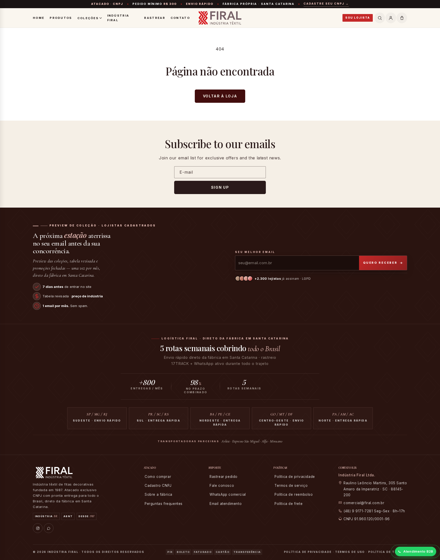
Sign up (220, 187)
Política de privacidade (294, 477)
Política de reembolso (293, 494)
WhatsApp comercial (228, 494)
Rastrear (154, 18)
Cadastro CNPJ (158, 485)
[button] (401, 17)
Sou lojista (357, 17)
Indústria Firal (118, 18)
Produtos (61, 18)
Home (38, 18)
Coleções (88, 18)
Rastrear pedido (224, 477)
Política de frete (288, 504)
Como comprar (158, 477)
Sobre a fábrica (158, 494)
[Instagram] (38, 528)
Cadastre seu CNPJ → (326, 3)
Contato (180, 18)
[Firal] (220, 18)
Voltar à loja (220, 96)
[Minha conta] (391, 17)
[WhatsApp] (48, 528)
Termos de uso (350, 552)
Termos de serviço (291, 485)
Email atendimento (226, 504)
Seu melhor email (255, 251)
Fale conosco (222, 485)
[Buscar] (379, 17)
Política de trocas (387, 552)
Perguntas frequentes (164, 504)
